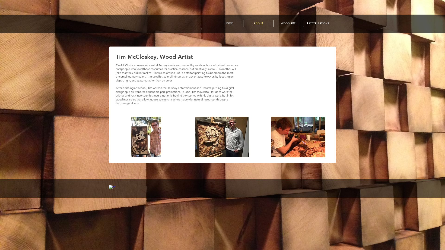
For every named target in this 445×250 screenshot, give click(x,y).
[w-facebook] (112, 188)
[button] (146, 137)
